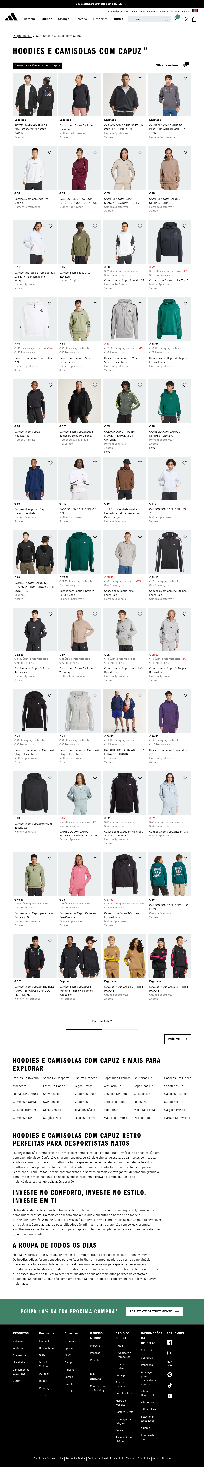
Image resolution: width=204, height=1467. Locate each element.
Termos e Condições (138, 1458)
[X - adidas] (179, 1364)
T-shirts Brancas (85, 1078)
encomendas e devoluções (154, 11)
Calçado (81, 19)
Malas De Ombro (115, 1118)
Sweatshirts (51, 1102)
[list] (81, 65)
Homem (29, 19)
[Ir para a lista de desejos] (185, 19)
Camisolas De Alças (22, 1118)
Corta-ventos (52, 1110)
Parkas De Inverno (26, 1078)
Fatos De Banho (54, 1086)
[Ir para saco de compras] (194, 19)
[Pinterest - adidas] (179, 1375)
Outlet (118, 19)
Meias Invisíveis (84, 1110)
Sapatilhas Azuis (84, 1094)
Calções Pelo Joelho (52, 1118)
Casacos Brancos (176, 1094)
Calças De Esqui (115, 1102)
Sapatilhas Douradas (80, 1102)
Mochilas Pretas (145, 1110)
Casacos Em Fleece (177, 1078)
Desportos (100, 19)
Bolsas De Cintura (25, 1094)
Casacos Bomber (24, 1110)
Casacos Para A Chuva (84, 1118)
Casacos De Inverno (142, 1094)
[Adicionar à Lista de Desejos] (50, 79)
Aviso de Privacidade (111, 1458)
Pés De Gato (142, 1118)
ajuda (134, 11)
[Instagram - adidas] (179, 1353)
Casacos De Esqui (116, 1094)
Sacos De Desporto (56, 1078)
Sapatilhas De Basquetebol (173, 1102)
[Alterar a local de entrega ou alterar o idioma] (195, 11)
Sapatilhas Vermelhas (111, 1110)
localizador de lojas (117, 11)
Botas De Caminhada (142, 1102)
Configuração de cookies (49, 1458)
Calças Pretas (83, 1086)
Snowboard (51, 1094)
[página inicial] (11, 17)
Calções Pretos (174, 1110)
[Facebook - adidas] (179, 1343)
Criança (63, 19)
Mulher (46, 19)
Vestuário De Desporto (112, 1086)
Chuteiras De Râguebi (143, 1079)
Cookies (92, 1458)
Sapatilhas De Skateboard (143, 1086)
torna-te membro (180, 11)
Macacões (19, 1086)
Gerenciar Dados (75, 1458)
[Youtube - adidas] (179, 1396)
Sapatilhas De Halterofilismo (174, 1086)
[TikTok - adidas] (179, 1386)
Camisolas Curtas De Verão (25, 1102)
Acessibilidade (161, 1458)
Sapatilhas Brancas (117, 1078)
